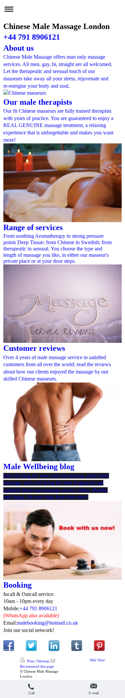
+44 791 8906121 (31, 37)
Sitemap (43, 661)
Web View (97, 660)
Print (30, 661)
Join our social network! (28, 630)
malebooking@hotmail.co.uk (47, 623)
